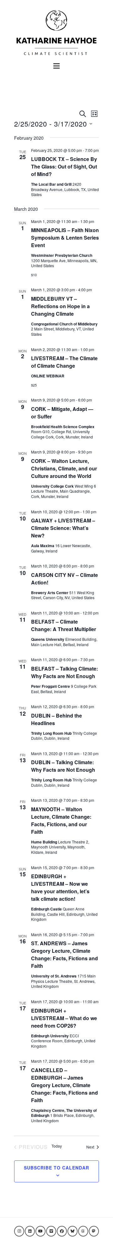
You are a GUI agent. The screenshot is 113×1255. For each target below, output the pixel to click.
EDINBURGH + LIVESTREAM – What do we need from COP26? (64, 1018)
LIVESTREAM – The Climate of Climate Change (64, 362)
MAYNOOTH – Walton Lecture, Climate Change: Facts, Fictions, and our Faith (61, 820)
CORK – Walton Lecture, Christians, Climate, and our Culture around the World (64, 468)
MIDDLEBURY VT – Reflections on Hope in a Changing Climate (60, 306)
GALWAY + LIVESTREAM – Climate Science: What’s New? (63, 528)
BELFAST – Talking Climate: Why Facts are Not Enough (64, 672)
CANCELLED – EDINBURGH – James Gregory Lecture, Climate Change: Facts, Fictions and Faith (64, 1085)
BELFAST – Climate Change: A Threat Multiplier (63, 625)
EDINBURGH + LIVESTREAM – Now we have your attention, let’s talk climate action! (60, 887)
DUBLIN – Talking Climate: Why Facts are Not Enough (63, 766)
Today (56, 1146)
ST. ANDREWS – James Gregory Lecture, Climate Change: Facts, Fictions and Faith (64, 954)
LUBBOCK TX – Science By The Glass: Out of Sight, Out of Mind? (64, 166)
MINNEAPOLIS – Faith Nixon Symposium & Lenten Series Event (65, 237)
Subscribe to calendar (56, 1167)
